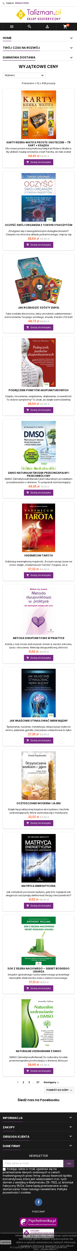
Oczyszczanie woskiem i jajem (38, 803)
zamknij (5, 1242)
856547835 (22, 3)
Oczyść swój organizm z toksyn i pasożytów (38, 225)
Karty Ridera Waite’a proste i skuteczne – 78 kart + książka (38, 143)
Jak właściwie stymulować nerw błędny (38, 721)
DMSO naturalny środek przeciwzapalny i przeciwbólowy (38, 474)
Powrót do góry (60, 1090)
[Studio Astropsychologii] (38, 1233)
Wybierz (25, 75)
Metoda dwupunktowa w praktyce (38, 638)
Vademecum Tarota (38, 555)
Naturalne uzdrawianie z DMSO (38, 1051)
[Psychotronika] (38, 1222)
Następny (52, 1082)
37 (37, 1082)
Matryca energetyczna (38, 886)
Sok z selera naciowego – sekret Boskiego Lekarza (38, 970)
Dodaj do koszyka (38, 162)
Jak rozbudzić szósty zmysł (38, 307)
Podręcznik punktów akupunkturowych (38, 390)
